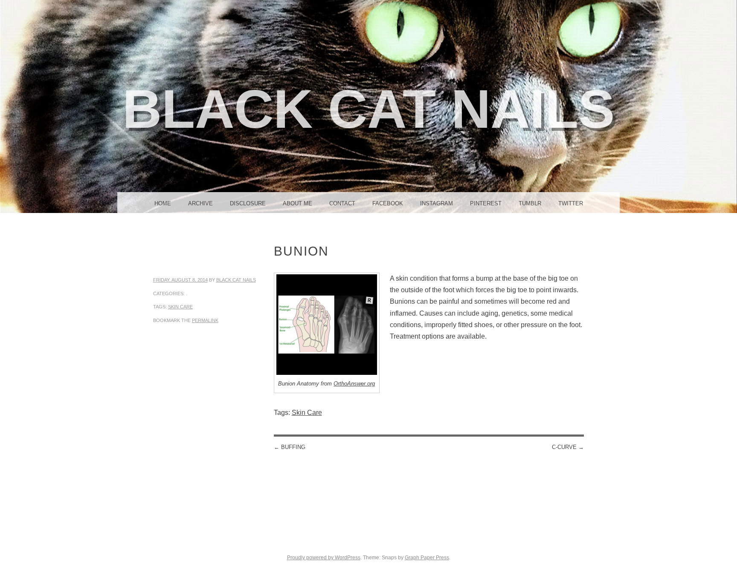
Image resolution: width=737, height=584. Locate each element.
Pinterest (486, 203)
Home (162, 203)
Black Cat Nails (368, 108)
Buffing (289, 447)
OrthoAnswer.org (354, 383)
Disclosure (248, 203)
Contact (342, 203)
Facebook (387, 203)
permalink (205, 320)
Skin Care (180, 306)
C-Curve (568, 447)
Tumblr (530, 203)
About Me (297, 203)
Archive (200, 203)
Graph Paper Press (427, 558)
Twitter (570, 203)
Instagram (436, 203)
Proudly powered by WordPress (323, 558)
